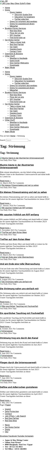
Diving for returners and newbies (23, 21)
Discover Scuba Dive (23, 14)
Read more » (5, 181)
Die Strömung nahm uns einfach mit (19, 288)
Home (7, 8)
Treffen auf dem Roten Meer (15, 239)
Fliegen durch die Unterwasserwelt (18, 362)
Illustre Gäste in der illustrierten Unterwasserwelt (17, 166)
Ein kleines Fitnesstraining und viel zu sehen (23, 192)
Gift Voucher (15, 35)
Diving (7, 10)
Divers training (16, 12)
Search (2, 140)
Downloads (14, 65)
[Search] (30, 140)
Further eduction (22, 19)
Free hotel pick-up (17, 37)
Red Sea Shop (16, 31)
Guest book (15, 60)
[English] (4, 1)
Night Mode (10, 67)
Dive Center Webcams (19, 63)
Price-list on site (17, 33)
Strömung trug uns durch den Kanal (19, 338)
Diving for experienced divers (22, 24)
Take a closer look (17, 42)
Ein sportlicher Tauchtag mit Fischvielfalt (22, 313)
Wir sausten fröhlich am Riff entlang (19, 214)
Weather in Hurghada (18, 58)
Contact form (15, 51)
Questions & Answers (14, 54)
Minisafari (14, 26)
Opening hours (16, 49)
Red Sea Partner (17, 44)
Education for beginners (25, 17)
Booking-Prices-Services (15, 28)
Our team (14, 47)
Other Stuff (10, 56)
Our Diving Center (12, 40)
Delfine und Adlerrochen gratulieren (19, 387)
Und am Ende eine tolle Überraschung (20, 264)
